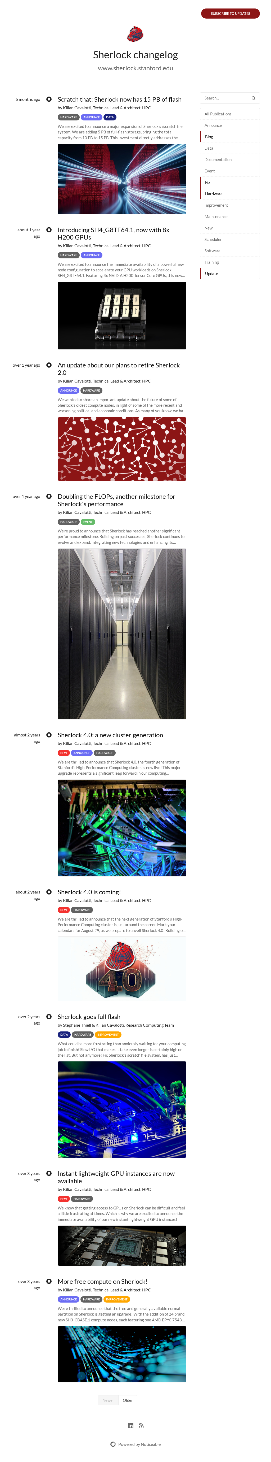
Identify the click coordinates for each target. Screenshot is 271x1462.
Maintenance (216, 216)
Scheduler (213, 239)
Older (128, 1400)
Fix (207, 182)
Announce (213, 125)
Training (212, 262)
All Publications (218, 113)
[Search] (253, 98)
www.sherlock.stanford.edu (135, 68)
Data (209, 148)
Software (212, 250)
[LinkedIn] (133, 1424)
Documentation (218, 159)
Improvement (216, 205)
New (209, 227)
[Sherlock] (135, 35)
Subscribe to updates (230, 13)
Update (211, 273)
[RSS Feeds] (141, 1424)
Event (210, 170)
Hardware (214, 193)
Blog (209, 136)
